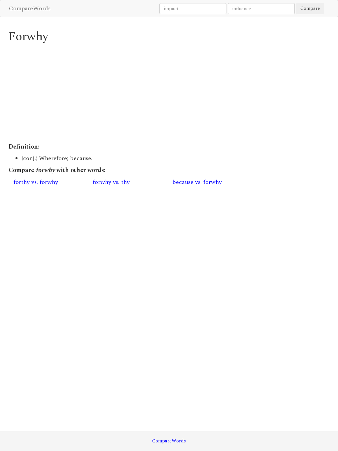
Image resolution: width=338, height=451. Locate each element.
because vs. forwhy (197, 182)
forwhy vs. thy (111, 182)
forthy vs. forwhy (36, 182)
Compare (310, 8)
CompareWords (30, 8)
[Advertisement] (128, 93)
